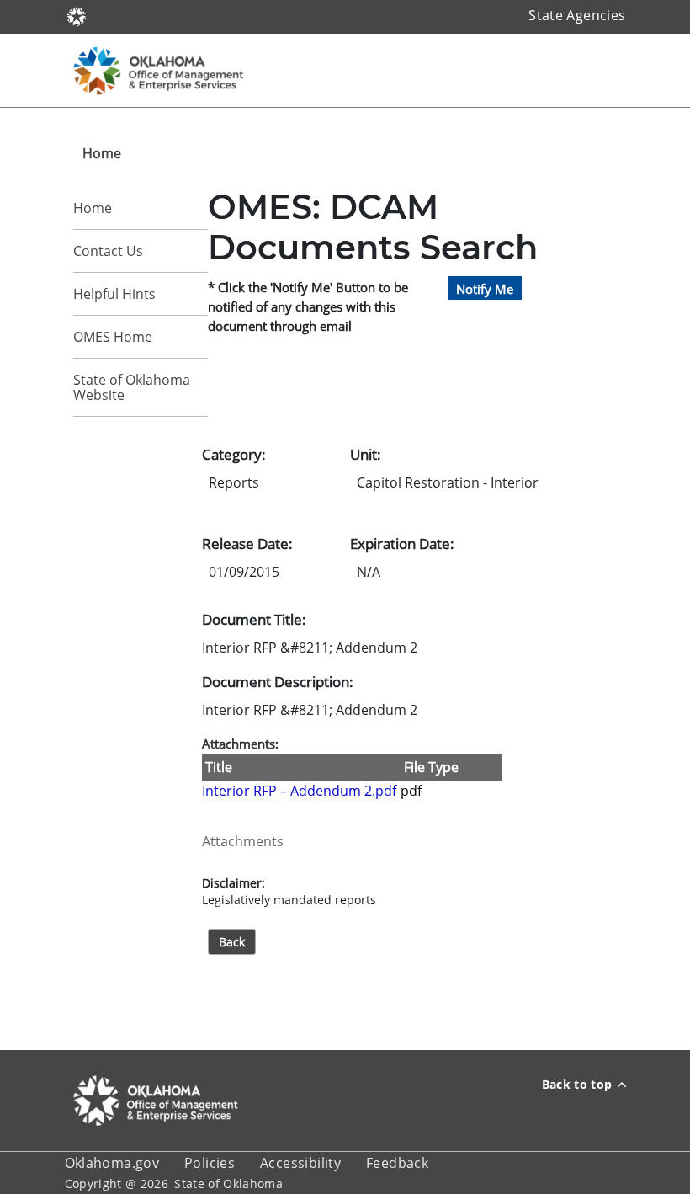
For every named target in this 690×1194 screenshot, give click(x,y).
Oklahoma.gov (112, 1163)
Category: (234, 454)
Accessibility (300, 1163)
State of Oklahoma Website (131, 387)
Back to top (577, 1084)
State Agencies (576, 15)
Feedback (397, 1163)
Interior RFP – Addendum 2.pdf (299, 790)
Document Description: (277, 681)
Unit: (365, 454)
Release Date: (247, 543)
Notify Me (484, 288)
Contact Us (108, 251)
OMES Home (112, 337)
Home (92, 208)
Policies (209, 1163)
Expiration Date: (402, 543)
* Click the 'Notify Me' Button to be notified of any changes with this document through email (308, 306)
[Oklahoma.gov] (76, 15)
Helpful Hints (114, 294)
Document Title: (254, 619)
